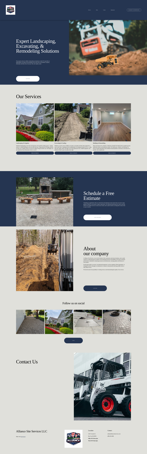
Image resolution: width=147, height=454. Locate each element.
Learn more (28, 78)
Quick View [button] (35, 139)
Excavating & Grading (60, 143)
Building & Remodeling (99, 143)
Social (73, 340)
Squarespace (23, 436)
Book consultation (97, 217)
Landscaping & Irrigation (22, 143)
